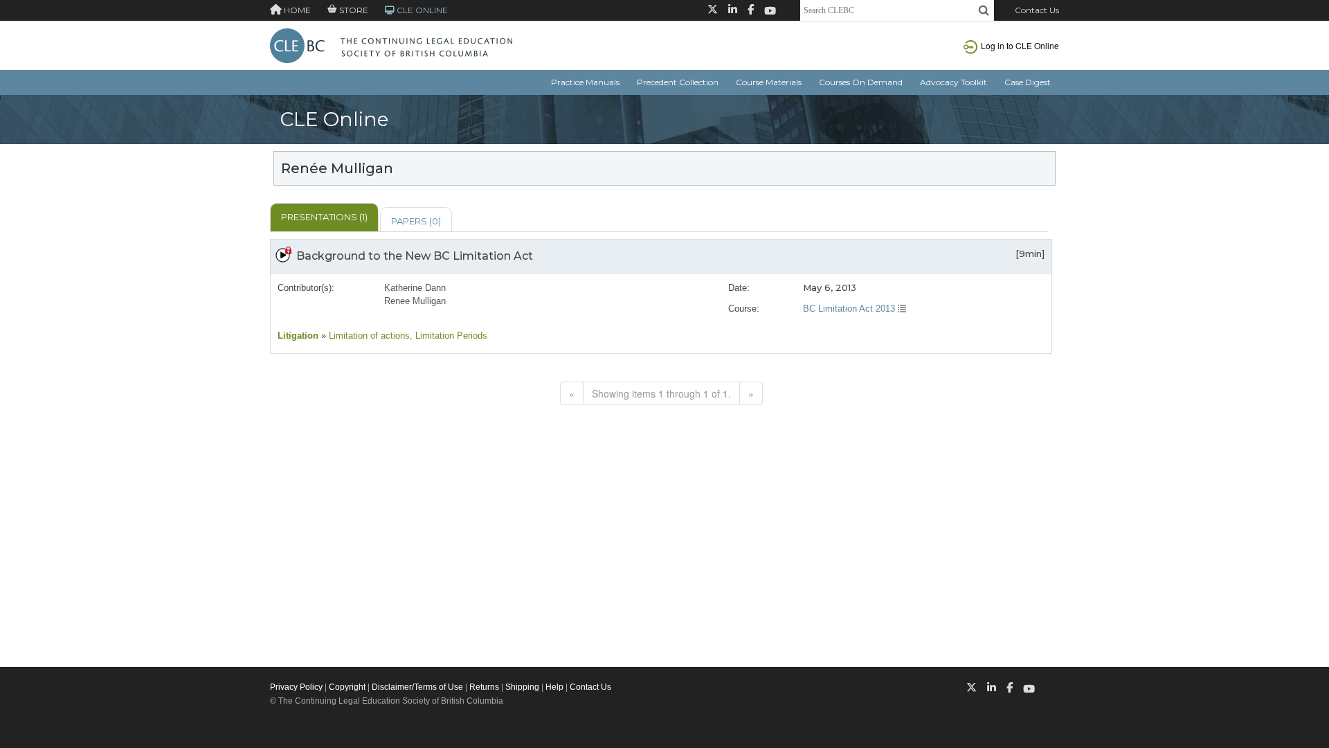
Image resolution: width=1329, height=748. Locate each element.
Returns (484, 687)
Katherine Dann (415, 288)
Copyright (347, 687)
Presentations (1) (324, 216)
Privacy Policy (296, 687)
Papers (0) (416, 220)
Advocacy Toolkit (953, 82)
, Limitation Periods (448, 335)
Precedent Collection (677, 82)
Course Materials (769, 82)
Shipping (522, 687)
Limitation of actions (368, 335)
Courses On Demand (861, 82)
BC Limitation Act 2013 (850, 308)
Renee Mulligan (415, 301)
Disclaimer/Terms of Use (417, 687)
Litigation (298, 335)
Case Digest (1027, 82)
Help (554, 687)
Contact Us (1037, 10)
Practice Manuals (585, 82)
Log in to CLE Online (1020, 45)
